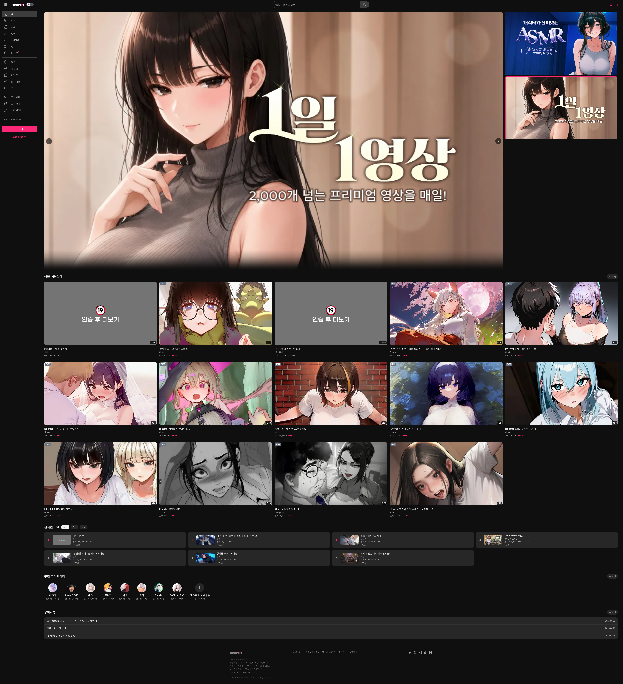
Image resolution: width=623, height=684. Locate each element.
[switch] (30, 4)
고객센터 (353, 652)
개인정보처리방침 (311, 652)
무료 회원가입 (19, 137)
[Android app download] (409, 652)
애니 (84, 527)
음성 (74, 527)
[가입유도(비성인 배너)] (561, 43)
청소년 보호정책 (329, 652)
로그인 (616, 4)
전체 (65, 527)
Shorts (162, 352)
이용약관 (297, 652)
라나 (46, 352)
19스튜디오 (280, 352)
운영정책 (342, 652)
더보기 (612, 276)
